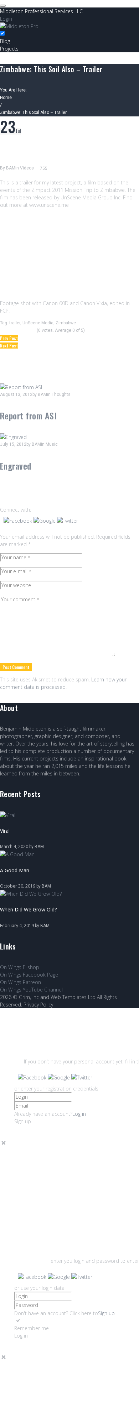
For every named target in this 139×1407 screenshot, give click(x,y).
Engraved (15, 465)
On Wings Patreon (20, 982)
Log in (79, 1113)
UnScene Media (37, 322)
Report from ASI (28, 415)
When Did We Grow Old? (28, 909)
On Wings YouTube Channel (31, 989)
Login (6, 18)
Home (6, 97)
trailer (14, 322)
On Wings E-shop (19, 967)
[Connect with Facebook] (19, 520)
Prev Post (9, 338)
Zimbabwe (66, 322)
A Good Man (14, 870)
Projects (9, 48)
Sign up (106, 1313)
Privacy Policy (38, 1004)
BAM (10, 168)
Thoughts (61, 394)
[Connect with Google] (45, 520)
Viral (5, 830)
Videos (27, 168)
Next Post (9, 345)
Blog (5, 41)
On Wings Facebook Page (29, 974)
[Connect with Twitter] (67, 520)
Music (52, 444)
